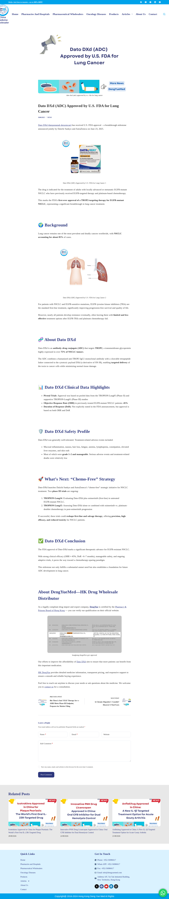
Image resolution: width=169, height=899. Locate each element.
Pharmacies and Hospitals (30, 864)
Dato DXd (81, 661)
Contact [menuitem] (153, 14)
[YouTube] (160, 2)
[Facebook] (141, 2)
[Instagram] (150, 2)
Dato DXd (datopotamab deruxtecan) (54, 125)
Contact (23, 889)
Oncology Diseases (28, 873)
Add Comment (46, 744)
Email (75, 734)
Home (22, 860)
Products (23, 877)
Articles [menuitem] (126, 14)
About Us (24, 885)
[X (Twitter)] (145, 2)
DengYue (94, 607)
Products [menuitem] (114, 14)
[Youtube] (106, 886)
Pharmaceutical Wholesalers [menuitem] (68, 14)
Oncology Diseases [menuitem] (96, 14)
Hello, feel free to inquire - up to (25, 2)
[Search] (164, 14)
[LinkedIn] (155, 2)
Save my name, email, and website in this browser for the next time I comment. (67, 767)
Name (43, 734)
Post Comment (46, 775)
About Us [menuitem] (141, 14)
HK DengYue (44, 672)
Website (106, 734)
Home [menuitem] (15, 14)
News (49, 117)
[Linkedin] (111, 886)
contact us (48, 687)
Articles (23, 881)
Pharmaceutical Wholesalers (31, 868)
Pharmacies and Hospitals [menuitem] (35, 14)
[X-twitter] (97, 886)
